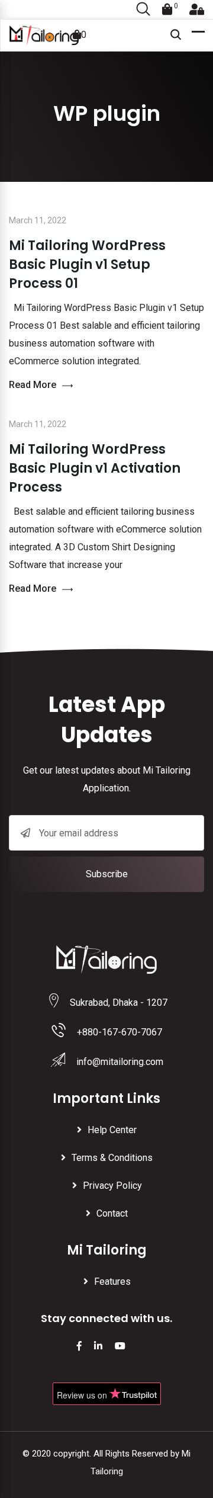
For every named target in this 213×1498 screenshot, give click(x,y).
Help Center (112, 1129)
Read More (32, 384)
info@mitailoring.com (119, 1061)
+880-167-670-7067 (119, 1032)
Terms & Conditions (112, 1157)
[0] (167, 9)
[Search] (143, 10)
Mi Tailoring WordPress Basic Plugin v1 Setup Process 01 (87, 264)
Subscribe (107, 874)
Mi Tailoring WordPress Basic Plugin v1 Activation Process (94, 468)
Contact (112, 1213)
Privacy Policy (112, 1185)
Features (112, 1281)
